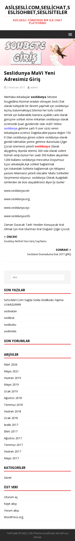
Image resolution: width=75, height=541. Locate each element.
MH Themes (36, 533)
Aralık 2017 (11, 425)
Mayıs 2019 (11, 384)
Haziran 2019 (12, 378)
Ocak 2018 (11, 418)
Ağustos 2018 (13, 398)
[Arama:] (37, 277)
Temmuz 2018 (13, 405)
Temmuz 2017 (13, 445)
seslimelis (10, 331)
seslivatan (10, 311)
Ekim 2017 (10, 431)
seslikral (9, 318)
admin (34, 87)
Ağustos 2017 (13, 438)
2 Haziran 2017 (16, 87)
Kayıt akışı (10, 504)
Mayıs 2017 (11, 458)
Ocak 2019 (11, 391)
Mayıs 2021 (11, 371)
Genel (7, 478)
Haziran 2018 (12, 411)
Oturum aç (11, 497)
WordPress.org (13, 517)
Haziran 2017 (12, 451)
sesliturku (10, 324)
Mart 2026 (10, 364)
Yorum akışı (11, 510)
